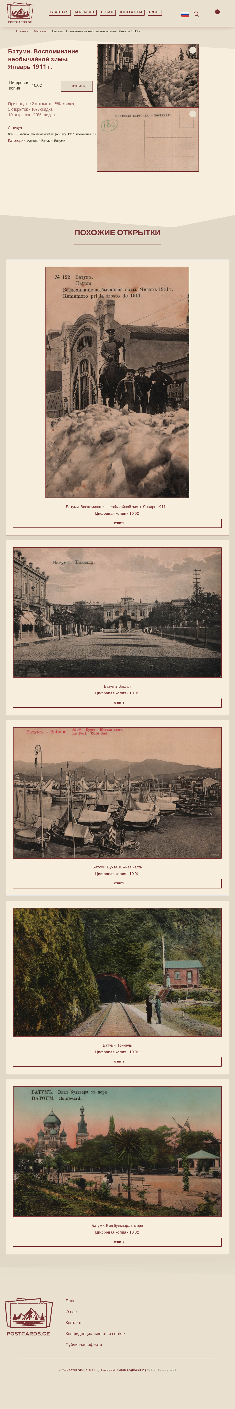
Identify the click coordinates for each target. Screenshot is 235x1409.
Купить (78, 86)
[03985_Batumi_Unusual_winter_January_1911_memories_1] (148, 139)
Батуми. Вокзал (117, 686)
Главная (22, 31)
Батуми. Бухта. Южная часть (117, 867)
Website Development (161, 1370)
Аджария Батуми (39, 140)
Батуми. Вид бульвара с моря (117, 1225)
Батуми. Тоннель (117, 1045)
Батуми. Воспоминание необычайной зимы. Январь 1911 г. (117, 506)
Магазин (40, 31)
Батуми (59, 140)
